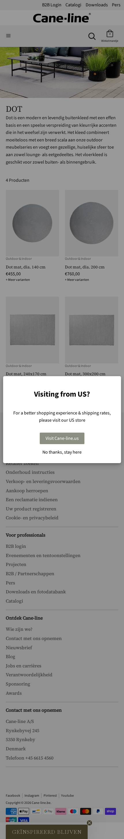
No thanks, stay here (62, 452)
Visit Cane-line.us (62, 438)
